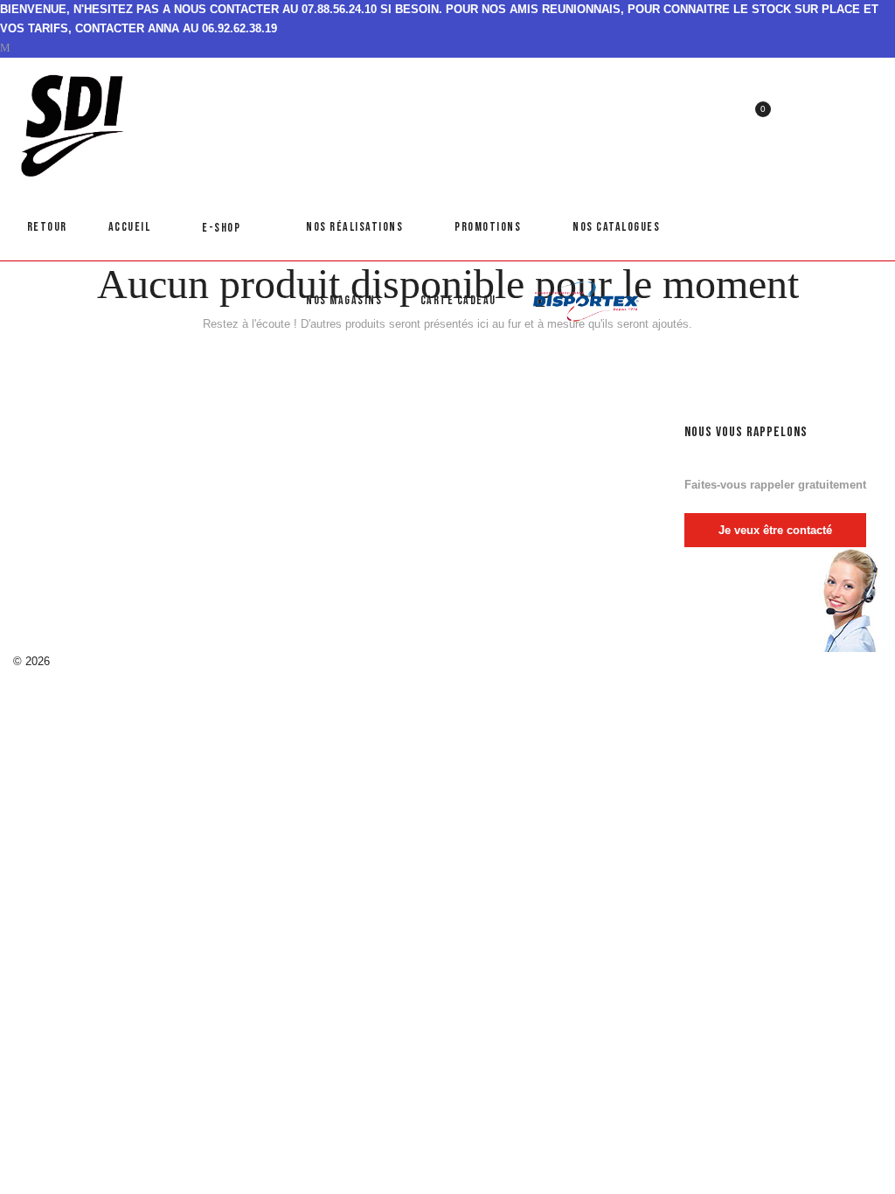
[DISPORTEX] (586, 306)
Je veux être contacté (775, 530)
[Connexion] (786, 85)
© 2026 (31, 661)
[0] (752, 120)
